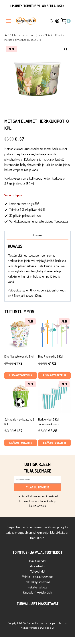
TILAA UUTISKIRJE (37, 487)
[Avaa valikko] (8, 21)
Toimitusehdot (37, 561)
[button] (66, 49)
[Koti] (5, 35)
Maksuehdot (37, 571)
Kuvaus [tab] (37, 235)
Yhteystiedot (38, 566)
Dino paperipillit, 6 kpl (50, 356)
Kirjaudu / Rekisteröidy (37, 592)
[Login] (57, 21)
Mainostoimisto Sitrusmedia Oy (37, 627)
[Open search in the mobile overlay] (52, 21)
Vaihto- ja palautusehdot (37, 577)
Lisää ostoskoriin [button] (20, 375)
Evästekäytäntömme (37, 582)
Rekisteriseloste (38, 587)
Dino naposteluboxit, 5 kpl (19, 356)
